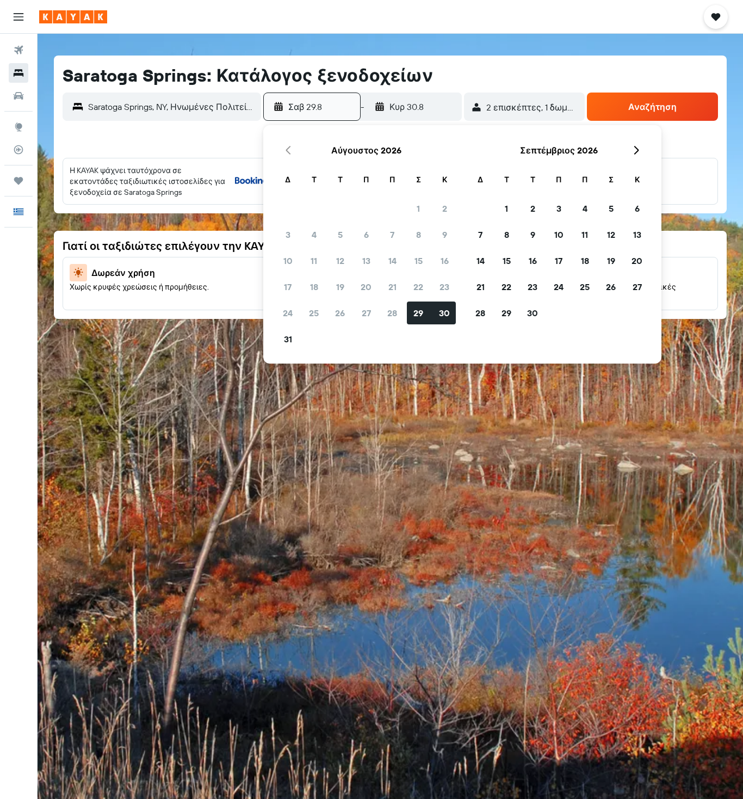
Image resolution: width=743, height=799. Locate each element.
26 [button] (340, 313)
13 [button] (366, 260)
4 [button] (314, 234)
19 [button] (340, 286)
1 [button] (418, 208)
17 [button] (288, 286)
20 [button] (366, 286)
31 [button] (288, 339)
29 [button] (418, 313)
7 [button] (392, 234)
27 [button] (366, 313)
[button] (18, 17)
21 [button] (392, 286)
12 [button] (340, 260)
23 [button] (444, 286)
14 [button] (392, 260)
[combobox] (172, 106)
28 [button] (392, 313)
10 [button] (288, 260)
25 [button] (314, 313)
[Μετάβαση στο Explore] (18, 127)
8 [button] (418, 234)
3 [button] (288, 234)
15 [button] (418, 260)
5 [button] (340, 234)
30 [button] (444, 313)
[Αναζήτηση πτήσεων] (18, 50)
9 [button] (444, 234)
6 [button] (366, 234)
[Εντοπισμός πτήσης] (18, 150)
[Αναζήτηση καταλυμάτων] (18, 73)
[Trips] (18, 181)
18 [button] (314, 286)
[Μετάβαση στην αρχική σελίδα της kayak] (73, 16)
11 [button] (314, 260)
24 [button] (288, 313)
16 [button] (445, 260)
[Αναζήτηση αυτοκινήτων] (18, 96)
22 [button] (418, 286)
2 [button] (444, 208)
